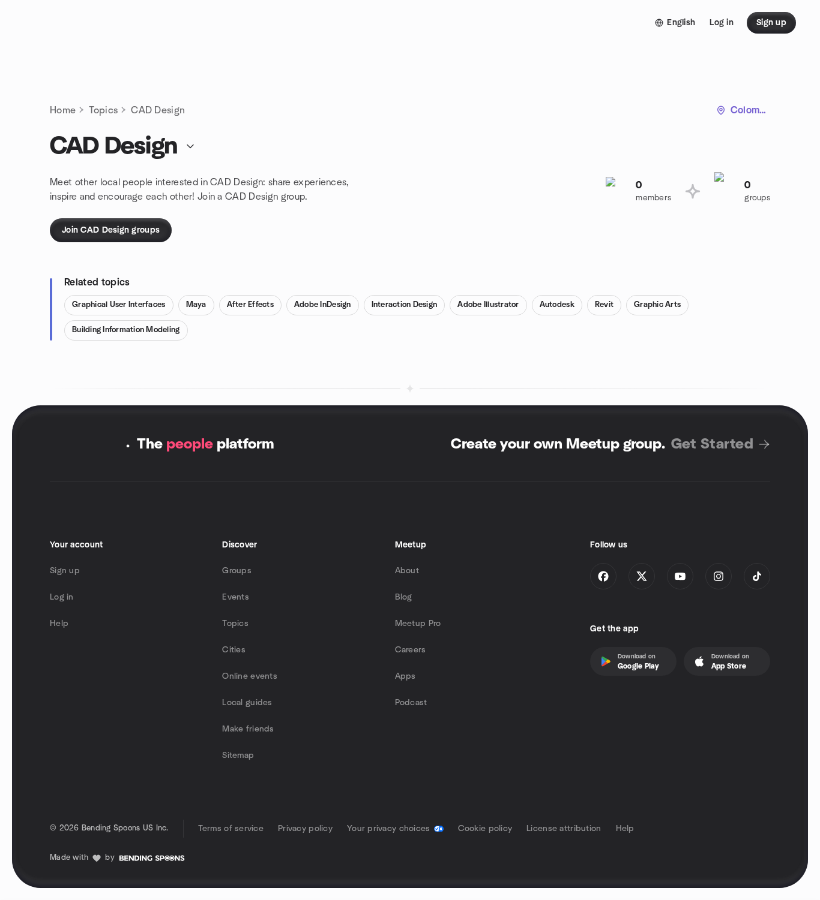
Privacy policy (305, 828)
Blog (403, 597)
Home (63, 110)
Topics (103, 110)
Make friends (248, 729)
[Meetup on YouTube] (680, 576)
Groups (237, 571)
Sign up (65, 571)
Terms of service (231, 828)
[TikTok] (757, 576)
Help (59, 623)
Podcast (411, 703)
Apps (405, 676)
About (407, 571)
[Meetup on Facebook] (603, 576)
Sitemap (238, 755)
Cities (234, 650)
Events (235, 597)
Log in (62, 597)
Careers (410, 650)
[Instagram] (718, 576)
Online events (249, 676)
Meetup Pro (418, 623)
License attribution (563, 828)
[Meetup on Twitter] (642, 576)
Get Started (712, 444)
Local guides (247, 703)
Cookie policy (485, 828)
